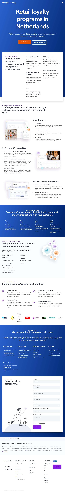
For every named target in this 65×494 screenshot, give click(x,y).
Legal (31, 473)
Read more (4, 451)
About (45, 477)
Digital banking (33, 463)
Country (35, 396)
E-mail (34, 391)
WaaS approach (18, 463)
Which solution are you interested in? (41, 408)
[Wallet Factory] (8, 460)
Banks (45, 465)
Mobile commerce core (20, 479)
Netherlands (9, 469)
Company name (36, 385)
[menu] (62, 3)
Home (5, 438)
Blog (30, 470)
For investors (46, 478)
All (44, 470)
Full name (35, 379)
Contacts (46, 482)
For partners (46, 480)
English (8, 466)
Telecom (46, 468)
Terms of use (42, 423)
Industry (35, 402)
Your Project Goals (37, 414)
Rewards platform (19, 474)
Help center (32, 472)
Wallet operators (47, 463)
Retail (45, 467)
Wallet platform (18, 469)
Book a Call (57, 466)
